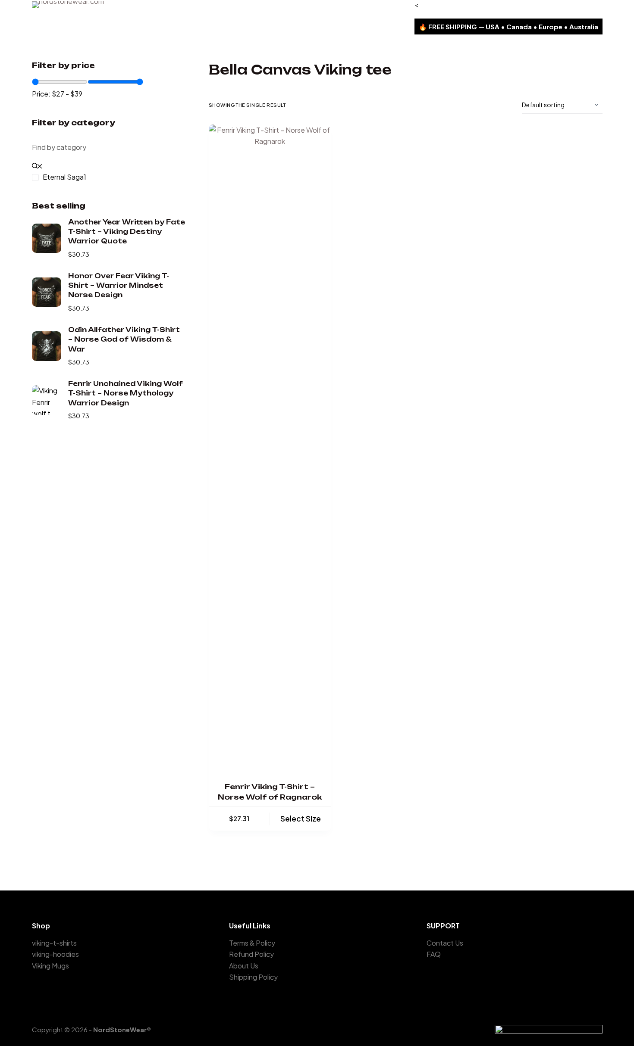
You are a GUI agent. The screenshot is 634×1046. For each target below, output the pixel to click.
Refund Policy (251, 954)
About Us (296, 48)
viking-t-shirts (54, 942)
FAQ (434, 954)
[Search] (580, 48)
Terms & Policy (252, 942)
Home (41, 48)
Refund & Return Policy (420, 48)
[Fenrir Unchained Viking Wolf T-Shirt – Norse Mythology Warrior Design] (46, 399)
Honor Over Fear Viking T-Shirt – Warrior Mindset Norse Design (118, 285)
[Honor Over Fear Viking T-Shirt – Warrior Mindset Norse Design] (46, 292)
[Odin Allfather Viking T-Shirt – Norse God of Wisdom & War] (46, 346)
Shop (255, 48)
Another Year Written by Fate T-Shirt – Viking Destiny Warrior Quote (126, 232)
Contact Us (347, 48)
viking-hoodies (55, 954)
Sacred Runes (206, 48)
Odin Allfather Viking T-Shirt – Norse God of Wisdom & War (124, 339)
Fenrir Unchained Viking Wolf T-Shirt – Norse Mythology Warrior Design (125, 393)
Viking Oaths (147, 48)
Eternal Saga (89, 48)
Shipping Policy (497, 48)
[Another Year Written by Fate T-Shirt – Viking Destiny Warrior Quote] (46, 238)
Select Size (300, 818)
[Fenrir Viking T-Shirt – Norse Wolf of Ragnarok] (270, 448)
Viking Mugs (50, 965)
